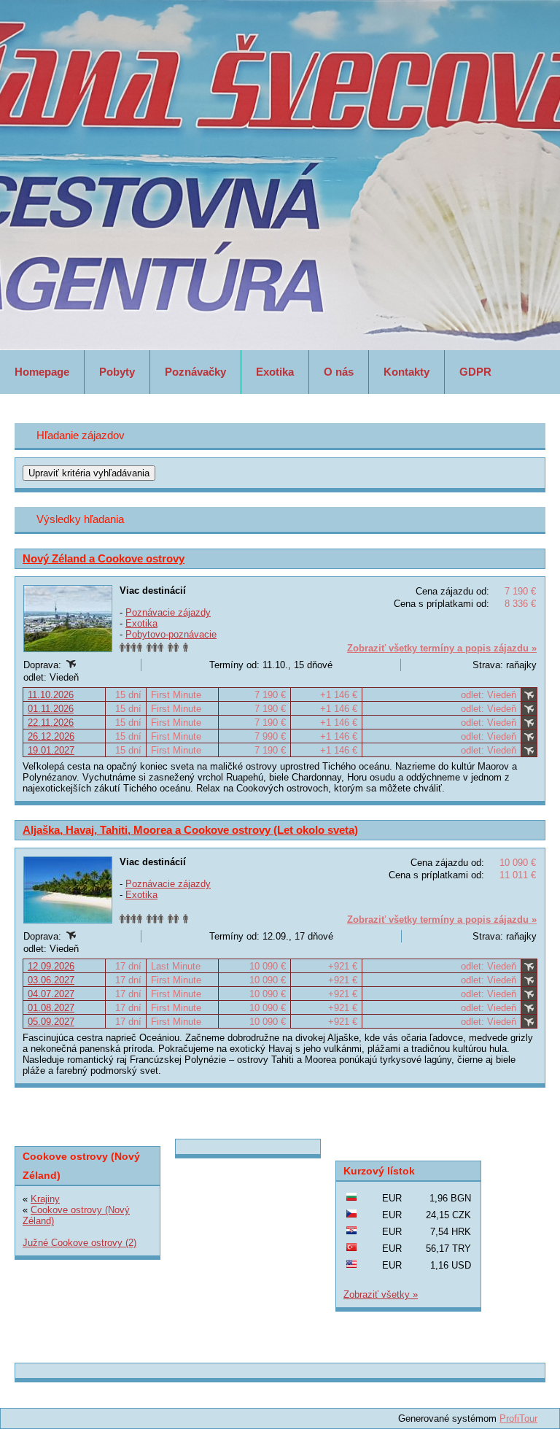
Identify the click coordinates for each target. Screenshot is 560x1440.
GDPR (475, 371)
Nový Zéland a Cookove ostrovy (103, 558)
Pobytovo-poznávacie (171, 634)
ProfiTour (518, 1418)
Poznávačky (195, 371)
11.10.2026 (51, 694)
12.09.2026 (51, 966)
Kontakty (406, 371)
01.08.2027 (51, 1007)
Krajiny (45, 1198)
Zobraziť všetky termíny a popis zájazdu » (442, 648)
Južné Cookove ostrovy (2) (79, 1242)
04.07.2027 (51, 993)
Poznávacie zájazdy (168, 612)
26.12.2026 (51, 736)
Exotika (275, 371)
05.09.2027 (51, 1021)
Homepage (42, 371)
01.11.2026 (51, 708)
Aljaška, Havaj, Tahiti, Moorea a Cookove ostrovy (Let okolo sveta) (190, 830)
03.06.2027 (51, 980)
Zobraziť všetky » (380, 1294)
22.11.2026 (51, 722)
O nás (339, 371)
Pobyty (117, 371)
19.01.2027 (51, 750)
